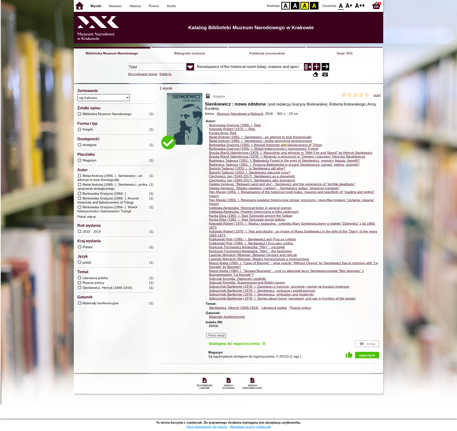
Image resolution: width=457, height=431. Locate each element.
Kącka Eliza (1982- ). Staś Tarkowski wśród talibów (247, 219)
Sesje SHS (345, 53)
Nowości (115, 6)
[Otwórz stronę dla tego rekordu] (186, 122)
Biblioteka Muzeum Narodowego (112, 53)
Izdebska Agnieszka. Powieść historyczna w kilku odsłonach (253, 211)
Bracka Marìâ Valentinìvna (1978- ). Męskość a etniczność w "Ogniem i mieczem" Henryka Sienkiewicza (287, 156)
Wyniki (95, 6)
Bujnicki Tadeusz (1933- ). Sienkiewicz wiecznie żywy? (249, 172)
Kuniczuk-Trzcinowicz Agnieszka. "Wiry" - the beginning (250, 251)
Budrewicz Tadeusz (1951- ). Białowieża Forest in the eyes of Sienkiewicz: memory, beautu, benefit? (284, 160)
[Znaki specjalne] (325, 74)
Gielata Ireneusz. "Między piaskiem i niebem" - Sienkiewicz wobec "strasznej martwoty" (274, 188)
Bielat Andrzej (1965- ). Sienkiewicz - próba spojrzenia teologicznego (260, 141)
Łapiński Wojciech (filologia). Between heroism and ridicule (253, 255)
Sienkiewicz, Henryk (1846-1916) (234, 308)
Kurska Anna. (223, 133)
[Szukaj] (325, 67)
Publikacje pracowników (267, 53)
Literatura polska (274, 308)
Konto (171, 6)
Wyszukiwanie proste (142, 74)
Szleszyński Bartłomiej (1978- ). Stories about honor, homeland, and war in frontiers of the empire (282, 298)
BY (314, 5)
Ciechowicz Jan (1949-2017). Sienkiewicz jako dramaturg (252, 180)
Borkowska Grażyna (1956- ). (235, 125)
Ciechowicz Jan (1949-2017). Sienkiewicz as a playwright (252, 176)
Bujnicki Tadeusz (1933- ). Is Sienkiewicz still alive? (247, 168)
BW (295, 5)
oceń (377, 95)
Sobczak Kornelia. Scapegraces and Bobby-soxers (247, 282)
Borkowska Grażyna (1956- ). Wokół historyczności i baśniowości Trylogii (263, 148)
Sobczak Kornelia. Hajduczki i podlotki (237, 279)
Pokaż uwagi (216, 335)
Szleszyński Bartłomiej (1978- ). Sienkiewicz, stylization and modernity (261, 294)
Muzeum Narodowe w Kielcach (240, 114)
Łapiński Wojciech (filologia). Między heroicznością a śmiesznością (259, 259)
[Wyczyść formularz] (315, 74)
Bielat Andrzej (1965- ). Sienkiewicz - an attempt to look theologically (260, 137)
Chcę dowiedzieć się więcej (206, 427)
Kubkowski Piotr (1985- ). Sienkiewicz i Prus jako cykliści (251, 243)
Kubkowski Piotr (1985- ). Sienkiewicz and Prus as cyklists (252, 239)
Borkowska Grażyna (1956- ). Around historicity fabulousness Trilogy (265, 145)
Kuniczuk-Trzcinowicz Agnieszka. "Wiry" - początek (247, 247)
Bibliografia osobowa (189, 53)
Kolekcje (165, 74)
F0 (341, 5)
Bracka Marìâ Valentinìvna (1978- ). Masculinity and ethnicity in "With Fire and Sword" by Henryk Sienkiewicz (290, 153)
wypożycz (367, 355)
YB (304, 5)
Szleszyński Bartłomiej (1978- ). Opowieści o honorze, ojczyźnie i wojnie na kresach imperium (279, 286)
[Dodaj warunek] (316, 67)
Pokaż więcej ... (88, 216)
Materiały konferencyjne (227, 317)
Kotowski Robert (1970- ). (232, 129)
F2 (360, 5)
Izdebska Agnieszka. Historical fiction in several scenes (250, 208)
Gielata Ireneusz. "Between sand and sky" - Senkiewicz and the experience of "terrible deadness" (282, 184)
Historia (135, 6)
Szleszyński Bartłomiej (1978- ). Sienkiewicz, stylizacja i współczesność (262, 290)
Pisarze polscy (300, 308)
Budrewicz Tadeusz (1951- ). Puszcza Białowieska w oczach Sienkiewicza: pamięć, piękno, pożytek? (284, 164)
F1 (349, 5)
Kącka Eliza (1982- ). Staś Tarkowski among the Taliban (251, 216)
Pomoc (154, 6)
